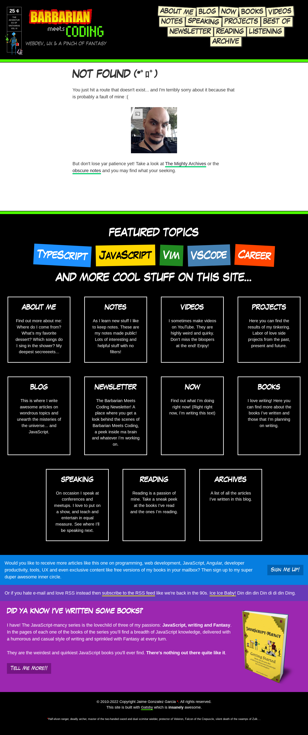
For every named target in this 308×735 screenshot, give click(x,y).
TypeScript (62, 255)
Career (254, 255)
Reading (230, 32)
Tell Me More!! (29, 668)
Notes (172, 21)
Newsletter (190, 32)
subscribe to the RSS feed (128, 593)
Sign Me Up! (285, 569)
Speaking (203, 22)
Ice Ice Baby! (223, 593)
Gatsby (147, 707)
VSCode (209, 255)
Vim (171, 255)
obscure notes (86, 170)
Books (252, 11)
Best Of (276, 21)
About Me (177, 12)
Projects (241, 21)
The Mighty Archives (185, 163)
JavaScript (125, 255)
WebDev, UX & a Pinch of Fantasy (66, 44)
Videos (280, 12)
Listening (265, 32)
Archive (225, 41)
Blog (207, 11)
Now (228, 12)
